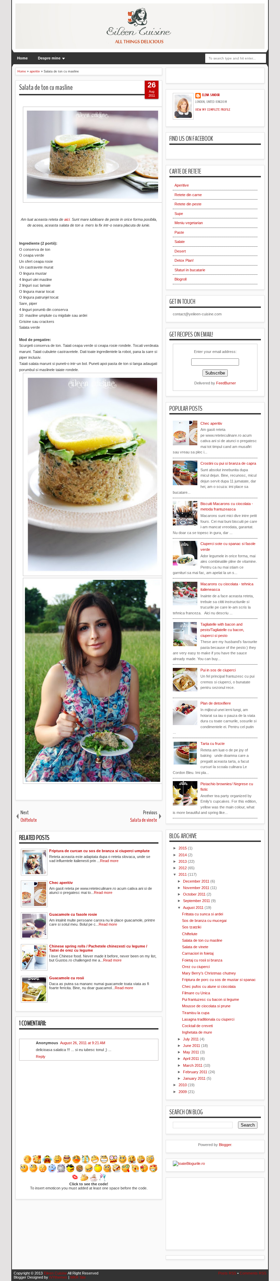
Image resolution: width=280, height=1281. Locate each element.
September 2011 (197, 901)
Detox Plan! (184, 260)
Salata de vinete (195, 947)
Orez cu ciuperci (196, 967)
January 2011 (195, 1078)
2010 (183, 1085)
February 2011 (195, 1072)
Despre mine (49, 58)
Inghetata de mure (197, 1032)
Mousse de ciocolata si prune (206, 1006)
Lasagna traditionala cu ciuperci (208, 1019)
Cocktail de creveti (197, 1026)
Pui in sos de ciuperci (218, 670)
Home (22, 58)
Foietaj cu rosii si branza (202, 960)
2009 (183, 1092)
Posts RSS (227, 1273)
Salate (179, 242)
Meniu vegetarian (188, 223)
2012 (183, 868)
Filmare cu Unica (196, 993)
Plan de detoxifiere (215, 703)
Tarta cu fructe (212, 743)
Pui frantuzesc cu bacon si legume (210, 999)
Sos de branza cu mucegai (204, 920)
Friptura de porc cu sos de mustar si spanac (219, 980)
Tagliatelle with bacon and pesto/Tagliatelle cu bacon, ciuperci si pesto (222, 630)
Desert (180, 251)
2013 (183, 861)
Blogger (225, 1145)
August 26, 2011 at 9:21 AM (82, 1043)
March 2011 (193, 1065)
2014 (183, 855)
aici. (67, 219)
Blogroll (180, 279)
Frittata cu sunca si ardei (202, 914)
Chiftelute (189, 934)
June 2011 (192, 1046)
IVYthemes (58, 1277)
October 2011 (195, 894)
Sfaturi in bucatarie (189, 270)
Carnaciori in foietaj (197, 953)
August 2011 (194, 907)
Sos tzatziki (191, 927)
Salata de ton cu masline (46, 87)
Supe (178, 214)
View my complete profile (212, 109)
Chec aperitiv (211, 423)
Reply (40, 1056)
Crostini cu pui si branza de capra (228, 463)
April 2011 (191, 1059)
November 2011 (196, 888)
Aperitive (181, 185)
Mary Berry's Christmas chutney (209, 973)
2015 (183, 848)
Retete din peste (187, 204)
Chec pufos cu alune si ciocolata (209, 986)
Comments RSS (253, 1273)
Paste (179, 232)
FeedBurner (226, 383)
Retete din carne (188, 195)
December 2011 (196, 881)
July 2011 (191, 1039)
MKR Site (78, 1277)
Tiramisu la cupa (195, 1013)
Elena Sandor (211, 95)
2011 (183, 874)
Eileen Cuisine (55, 1273)
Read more (109, 861)
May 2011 (191, 1052)
